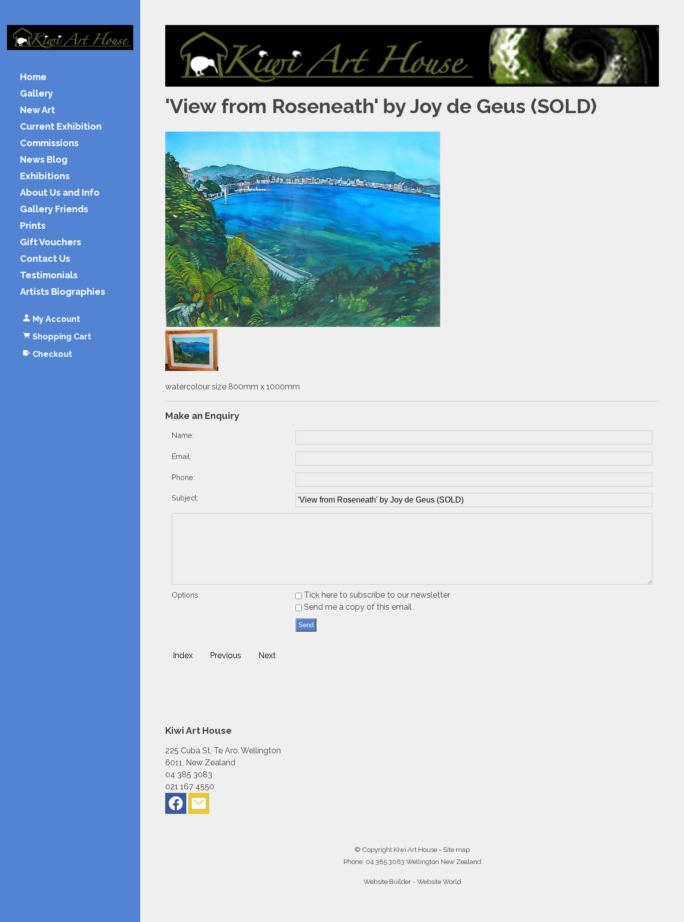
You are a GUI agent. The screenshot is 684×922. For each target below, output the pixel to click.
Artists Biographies (62, 292)
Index (183, 655)
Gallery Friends (54, 209)
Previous (225, 655)
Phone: (183, 477)
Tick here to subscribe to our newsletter (376, 595)
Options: (186, 595)
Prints (33, 226)
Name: (183, 435)
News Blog (44, 160)
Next (267, 655)
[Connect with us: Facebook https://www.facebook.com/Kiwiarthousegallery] (175, 805)
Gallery (36, 94)
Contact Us (45, 259)
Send (305, 625)
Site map (456, 849)
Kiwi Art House (415, 849)
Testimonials (49, 275)
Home (33, 77)
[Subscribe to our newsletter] (198, 805)
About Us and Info (60, 193)
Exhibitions (45, 176)
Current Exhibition (61, 127)
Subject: (185, 498)
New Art (37, 110)
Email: (181, 456)
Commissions (49, 143)
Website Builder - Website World (412, 881)
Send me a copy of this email (357, 607)
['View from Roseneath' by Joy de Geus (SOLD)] (302, 324)
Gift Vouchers (50, 242)
